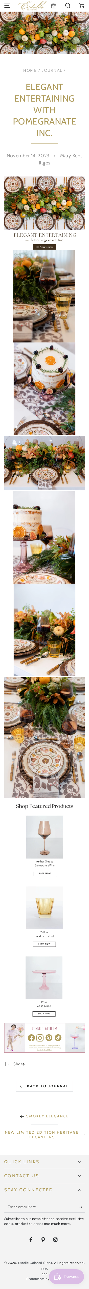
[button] (68, 5)
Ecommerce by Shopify (44, 1279)
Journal (52, 70)
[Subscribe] (82, 1207)
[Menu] (7, 5)
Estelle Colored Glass (35, 1263)
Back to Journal (48, 1086)
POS (44, 1269)
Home (30, 70)
